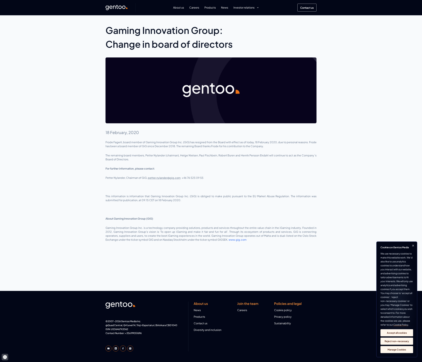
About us (178, 7)
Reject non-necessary (397, 341)
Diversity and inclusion (207, 330)
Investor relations (244, 7)
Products (210, 7)
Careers (194, 7)
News (224, 7)
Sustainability (282, 323)
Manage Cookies (397, 349)
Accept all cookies (397, 332)
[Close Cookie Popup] (413, 245)
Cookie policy (283, 310)
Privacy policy (283, 316)
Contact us (307, 7)
